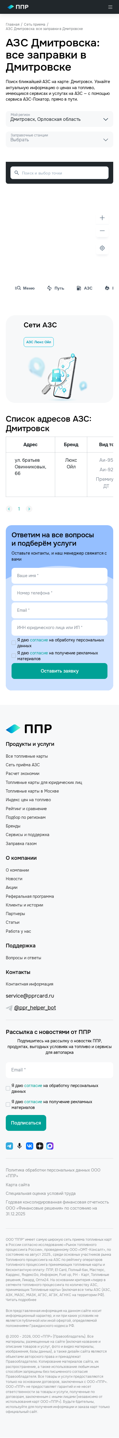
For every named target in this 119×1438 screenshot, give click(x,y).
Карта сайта (18, 1184)
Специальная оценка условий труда (41, 1193)
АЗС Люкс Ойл (38, 342)
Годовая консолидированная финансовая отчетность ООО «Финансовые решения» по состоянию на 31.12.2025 (57, 1208)
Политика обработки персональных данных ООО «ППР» (53, 1172)
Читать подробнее (21, 1300)
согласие (39, 640)
